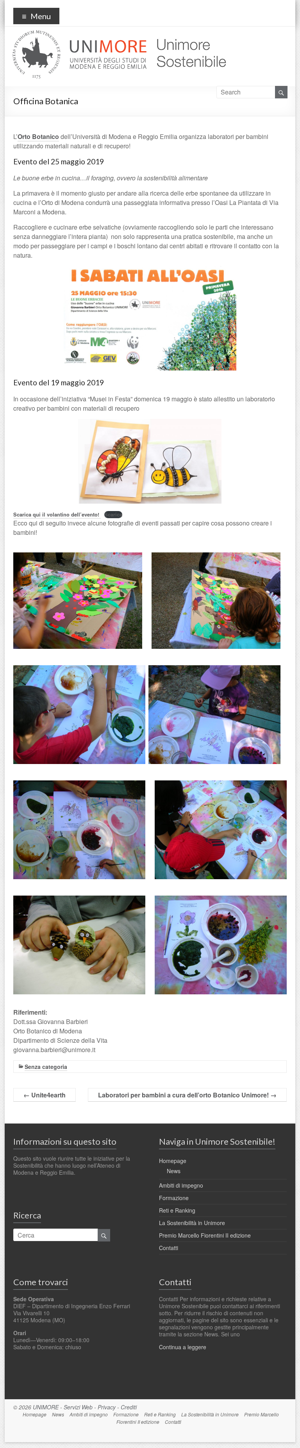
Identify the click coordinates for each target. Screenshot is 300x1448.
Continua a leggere (182, 1347)
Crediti (129, 1407)
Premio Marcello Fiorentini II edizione (205, 1235)
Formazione (174, 1198)
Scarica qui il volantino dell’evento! (57, 514)
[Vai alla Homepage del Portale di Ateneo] (80, 34)
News (173, 1171)
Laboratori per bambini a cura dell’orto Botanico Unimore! (187, 1094)
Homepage (172, 1161)
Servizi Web (78, 1407)
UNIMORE (46, 1407)
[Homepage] (188, 34)
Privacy (107, 1407)
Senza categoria (46, 1066)
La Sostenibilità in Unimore (192, 1223)
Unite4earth (44, 1094)
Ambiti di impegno (181, 1185)
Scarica (113, 514)
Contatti (168, 1248)
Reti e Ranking (177, 1210)
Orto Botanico (38, 136)
